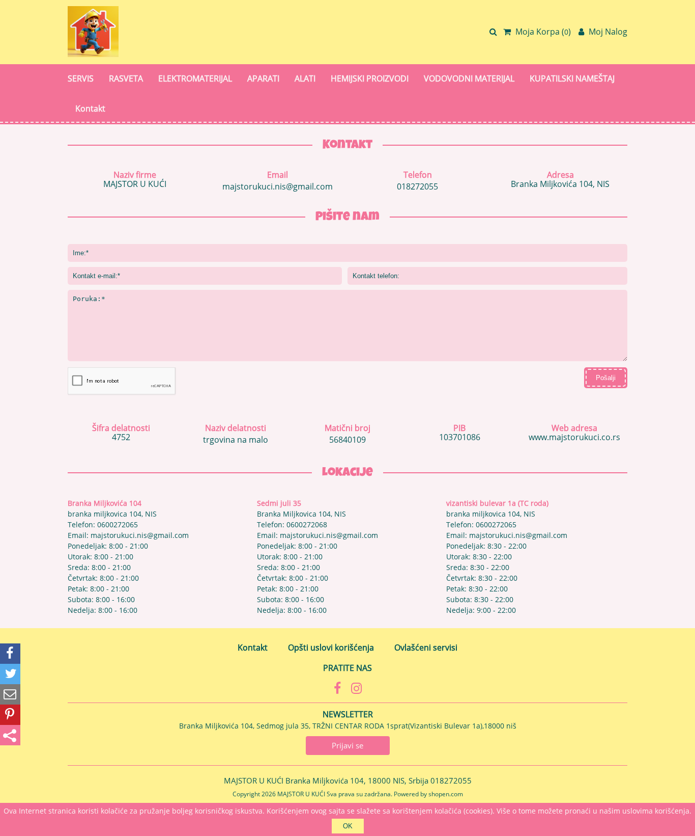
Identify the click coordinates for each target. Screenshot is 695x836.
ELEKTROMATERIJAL (195, 78)
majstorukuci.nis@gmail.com (277, 186)
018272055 (417, 186)
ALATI (305, 78)
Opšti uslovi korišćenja (331, 647)
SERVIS (81, 78)
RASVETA (126, 78)
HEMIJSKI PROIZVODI (370, 78)
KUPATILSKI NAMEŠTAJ (572, 78)
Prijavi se (347, 745)
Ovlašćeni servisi (425, 647)
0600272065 (117, 524)
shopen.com (445, 794)
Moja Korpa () (542, 31)
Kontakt (90, 108)
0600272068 (306, 524)
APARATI (263, 78)
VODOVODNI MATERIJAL (469, 78)
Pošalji (606, 378)
